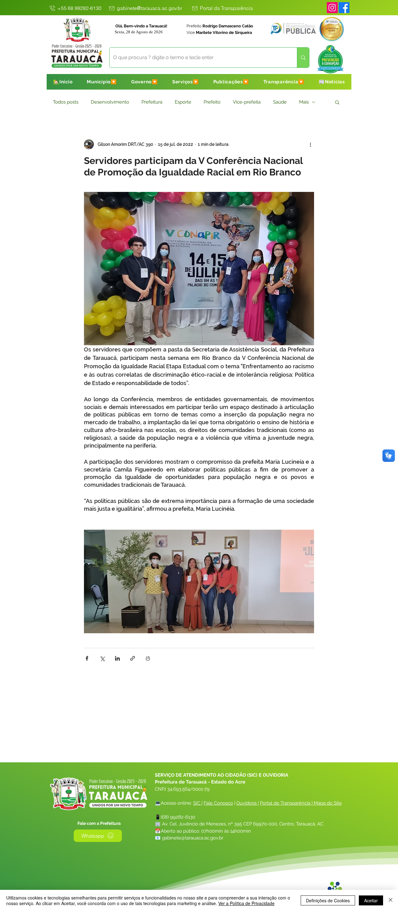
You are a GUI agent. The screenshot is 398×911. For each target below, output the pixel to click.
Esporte (183, 102)
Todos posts (65, 102)
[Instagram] (332, 7)
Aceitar (371, 900)
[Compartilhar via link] (133, 658)
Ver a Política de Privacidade (246, 903)
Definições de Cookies (328, 900)
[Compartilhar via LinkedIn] (117, 658)
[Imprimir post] (148, 658)
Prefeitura (151, 102)
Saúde (280, 102)
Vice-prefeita (247, 102)
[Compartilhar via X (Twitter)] (102, 658)
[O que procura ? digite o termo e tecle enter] (303, 57)
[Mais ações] (310, 144)
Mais (304, 102)
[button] (101, 82)
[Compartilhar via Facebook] (87, 658)
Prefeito (212, 102)
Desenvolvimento (110, 102)
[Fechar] (390, 900)
